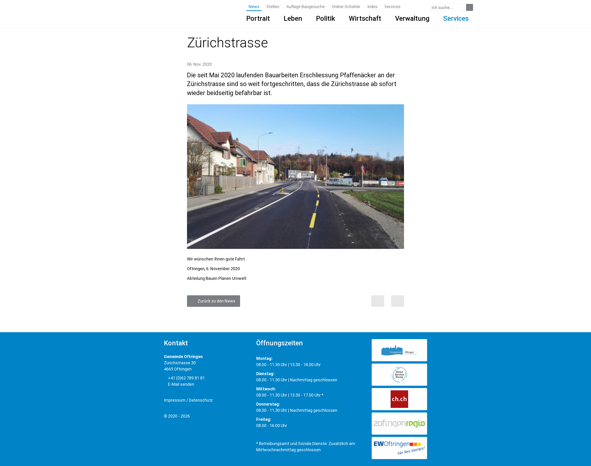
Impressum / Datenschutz (188, 400)
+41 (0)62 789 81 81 (186, 378)
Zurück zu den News (215, 301)
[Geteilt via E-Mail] (397, 301)
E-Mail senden (180, 384)
